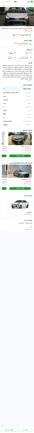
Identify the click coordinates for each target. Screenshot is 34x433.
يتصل (24, 430)
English (7, 1)
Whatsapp (7, 430)
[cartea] (30, 2)
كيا (19, 5)
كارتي (31, 5)
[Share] (28, 9)
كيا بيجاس (15, 5)
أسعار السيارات (25, 5)
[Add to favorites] (31, 9)
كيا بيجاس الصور (28, 229)
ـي (2, 1)
